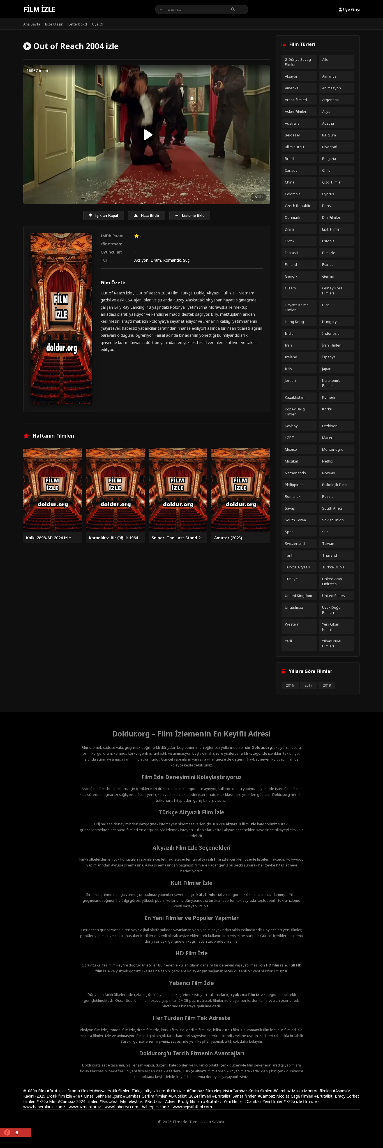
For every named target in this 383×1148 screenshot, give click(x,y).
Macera (328, 437)
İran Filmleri (332, 345)
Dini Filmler (331, 217)
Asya (326, 111)
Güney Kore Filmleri (332, 290)
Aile (325, 59)
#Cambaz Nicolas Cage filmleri (286, 1096)
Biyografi (329, 146)
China (289, 182)
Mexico (291, 449)
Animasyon (331, 87)
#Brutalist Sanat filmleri (235, 1096)
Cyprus (328, 193)
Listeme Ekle (192, 215)
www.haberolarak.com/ (44, 1106)
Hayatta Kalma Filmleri (296, 307)
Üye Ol (97, 24)
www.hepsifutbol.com (192, 1106)
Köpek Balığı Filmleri (295, 411)
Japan (326, 368)
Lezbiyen (330, 425)
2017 (308, 685)
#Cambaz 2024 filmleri (79, 1101)
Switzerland (295, 543)
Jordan (290, 380)
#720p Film (47, 1101)
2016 (290, 685)
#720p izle (293, 1101)
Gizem (290, 288)
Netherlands (295, 472)
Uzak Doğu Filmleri (331, 610)
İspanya (329, 356)
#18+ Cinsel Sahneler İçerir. (98, 1096)
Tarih (289, 555)
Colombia (293, 193)
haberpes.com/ (155, 1106)
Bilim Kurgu (294, 146)
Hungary (329, 321)
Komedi (328, 397)
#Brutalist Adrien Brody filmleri (174, 1101)
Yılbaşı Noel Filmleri (331, 643)
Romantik (172, 260)
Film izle (39, 9)
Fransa (327, 264)
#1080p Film (35, 1090)
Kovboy (291, 425)
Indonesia (331, 333)
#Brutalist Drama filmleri (70, 1090)
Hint (325, 304)
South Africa (332, 508)
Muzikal (291, 461)
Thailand (329, 555)
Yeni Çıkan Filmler (330, 627)
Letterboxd (77, 24)
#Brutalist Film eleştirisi (122, 1101)
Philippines (294, 484)
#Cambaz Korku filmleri (251, 1090)
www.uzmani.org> (85, 1106)
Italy (288, 368)
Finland (291, 264)
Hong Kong (294, 321)
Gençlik (291, 276)
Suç (186, 260)
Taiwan (328, 543)
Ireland (291, 356)
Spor (289, 531)
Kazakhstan (294, 397)
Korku (327, 409)
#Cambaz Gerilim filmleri (146, 1096)
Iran (288, 345)
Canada (291, 170)
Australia (292, 123)
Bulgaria (329, 158)
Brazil (289, 158)
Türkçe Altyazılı (297, 567)
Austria (328, 123)
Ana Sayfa (31, 24)
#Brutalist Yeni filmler (223, 1101)
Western (292, 624)
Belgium (329, 135)
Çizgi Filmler (332, 182)
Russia (327, 496)
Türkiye (291, 578)
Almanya (329, 76)
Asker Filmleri (296, 111)
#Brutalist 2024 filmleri (190, 1096)
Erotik (289, 240)
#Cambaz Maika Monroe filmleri (303, 1090)
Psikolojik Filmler (336, 484)
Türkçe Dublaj (333, 567)
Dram (156, 260)
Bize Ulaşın (54, 24)
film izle (310, 1101)
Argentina (330, 99)
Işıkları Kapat (106, 215)
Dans (326, 205)
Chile (326, 170)
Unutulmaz (294, 607)
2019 (327, 685)
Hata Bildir (149, 215)
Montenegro (332, 449)
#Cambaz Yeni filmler (263, 1101)
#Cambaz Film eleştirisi (208, 1090)
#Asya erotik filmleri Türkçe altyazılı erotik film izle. (140, 1090)
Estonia (328, 240)
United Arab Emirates (332, 581)
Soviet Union (333, 519)
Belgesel (292, 135)
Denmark (292, 217)
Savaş (290, 508)
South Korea (295, 519)
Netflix (327, 461)
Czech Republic (298, 205)
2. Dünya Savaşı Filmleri (298, 62)
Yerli (288, 640)
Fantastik (292, 252)
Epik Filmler (331, 229)
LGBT (289, 437)
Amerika (292, 87)
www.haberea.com (121, 1106)
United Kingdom (298, 595)
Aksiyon (141, 260)
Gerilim (328, 276)
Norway (328, 472)
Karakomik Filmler (331, 383)
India (289, 333)
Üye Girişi (351, 9)
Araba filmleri (296, 99)
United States (333, 595)
